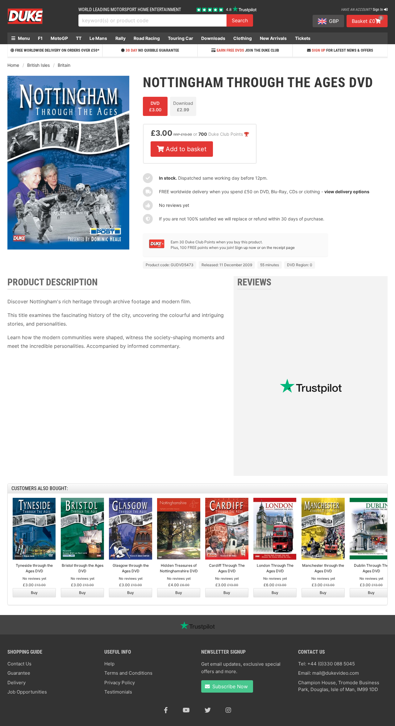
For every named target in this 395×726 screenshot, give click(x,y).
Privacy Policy (119, 682)
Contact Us (19, 664)
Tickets (302, 38)
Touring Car (180, 38)
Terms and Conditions (128, 673)
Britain (64, 65)
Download (183, 106)
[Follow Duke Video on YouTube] (186, 710)
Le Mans (98, 38)
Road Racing (147, 38)
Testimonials (118, 692)
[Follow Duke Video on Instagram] (228, 710)
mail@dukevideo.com (335, 673)
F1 (40, 38)
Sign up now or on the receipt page (265, 247)
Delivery (16, 682)
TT (78, 38)
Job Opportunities (27, 692)
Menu (23, 38)
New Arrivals (273, 38)
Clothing (242, 38)
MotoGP (59, 38)
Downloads (213, 38)
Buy (34, 592)
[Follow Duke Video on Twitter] (208, 710)
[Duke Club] (156, 247)
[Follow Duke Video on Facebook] (166, 710)
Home (13, 65)
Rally (120, 38)
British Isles (38, 65)
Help (109, 664)
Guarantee (18, 673)
